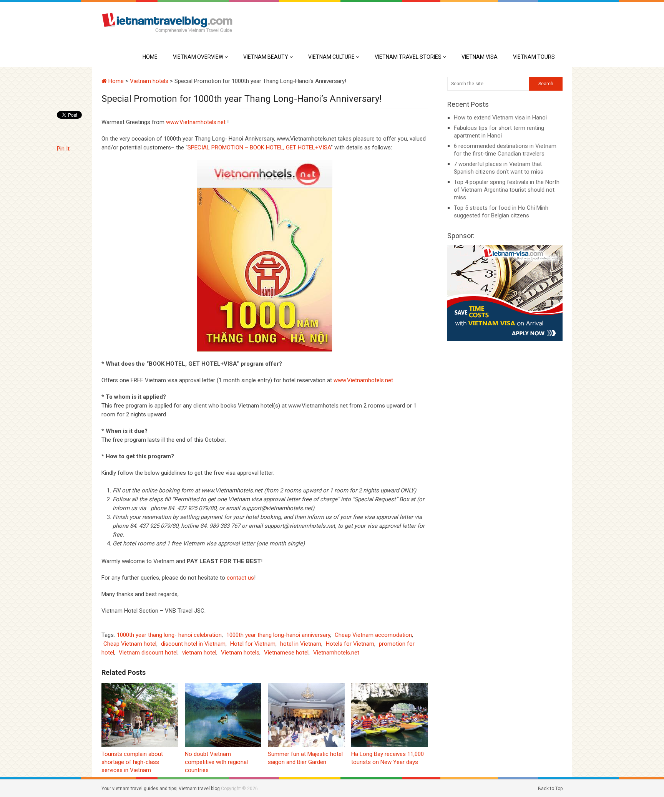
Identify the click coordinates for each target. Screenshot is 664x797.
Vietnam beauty (265, 57)
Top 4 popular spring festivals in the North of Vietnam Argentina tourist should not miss (506, 190)
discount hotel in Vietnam (193, 643)
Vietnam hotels (149, 81)
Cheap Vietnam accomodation (373, 634)
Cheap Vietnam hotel (129, 643)
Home (150, 57)
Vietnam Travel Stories (408, 57)
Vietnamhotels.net (336, 652)
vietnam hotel (199, 652)
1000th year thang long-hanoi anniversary (278, 634)
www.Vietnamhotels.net (196, 122)
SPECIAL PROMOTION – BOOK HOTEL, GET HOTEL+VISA (259, 147)
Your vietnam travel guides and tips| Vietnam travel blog (160, 788)
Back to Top (550, 788)
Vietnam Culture (331, 57)
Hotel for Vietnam (253, 643)
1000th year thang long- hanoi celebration (169, 634)
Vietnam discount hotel (148, 652)
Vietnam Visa (479, 57)
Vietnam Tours (534, 57)
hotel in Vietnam (300, 643)
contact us (240, 577)
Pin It (63, 148)
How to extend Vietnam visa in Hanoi (500, 117)
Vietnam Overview (198, 57)
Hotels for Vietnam (350, 643)
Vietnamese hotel (286, 652)
